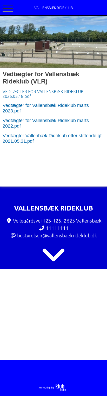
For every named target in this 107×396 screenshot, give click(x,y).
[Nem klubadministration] (52, 389)
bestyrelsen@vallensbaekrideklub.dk (57, 235)
